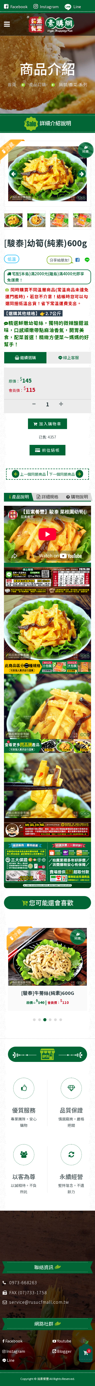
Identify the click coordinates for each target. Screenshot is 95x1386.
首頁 (12, 84)
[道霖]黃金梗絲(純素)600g (48, 992)
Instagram (49, 6)
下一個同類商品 (62, 474)
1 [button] (34, 1020)
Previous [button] (13, 173)
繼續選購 (27, 357)
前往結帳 (50, 450)
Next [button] (81, 173)
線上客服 (70, 357)
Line (77, 6)
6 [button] (60, 1020)
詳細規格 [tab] (49, 496)
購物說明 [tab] (79, 496)
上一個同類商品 (32, 474)
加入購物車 (49, 423)
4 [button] (50, 1020)
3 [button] (45, 1020)
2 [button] (39, 1020)
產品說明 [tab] (20, 496)
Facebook (18, 6)
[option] (47, 174)
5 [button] (55, 1020)
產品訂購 (37, 84)
